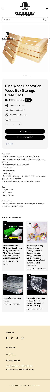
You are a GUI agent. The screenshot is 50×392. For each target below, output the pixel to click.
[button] (2, 9)
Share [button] (10, 144)
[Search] (44, 19)
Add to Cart (25, 131)
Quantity (8, 120)
